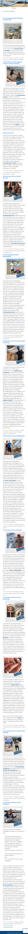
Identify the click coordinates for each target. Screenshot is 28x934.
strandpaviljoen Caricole (9, 163)
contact (19, 717)
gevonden (7, 59)
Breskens (7, 923)
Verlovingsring (6, 174)
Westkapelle (17, 337)
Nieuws (16, 58)
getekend (5, 637)
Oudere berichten (8, 927)
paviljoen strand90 (7, 400)
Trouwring (15, 59)
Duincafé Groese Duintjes (18, 243)
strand (11, 59)
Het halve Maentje (8, 885)
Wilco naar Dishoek (10, 480)
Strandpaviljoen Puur (9, 215)
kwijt (6, 337)
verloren (19, 172)
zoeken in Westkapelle (15, 570)
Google (17, 124)
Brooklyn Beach (15, 684)
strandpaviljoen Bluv (8, 312)
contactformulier (18, 48)
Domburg (7, 431)
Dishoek (6, 593)
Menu (14, 8)
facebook (7, 50)
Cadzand (7, 172)
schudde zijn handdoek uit (10, 770)
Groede (11, 250)
